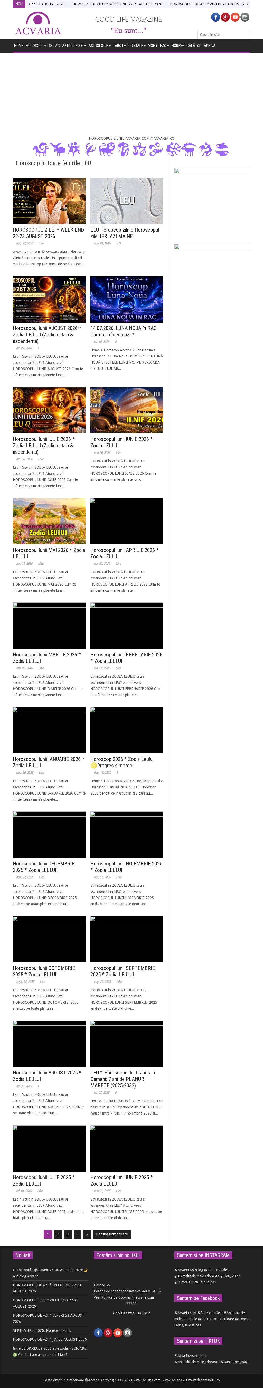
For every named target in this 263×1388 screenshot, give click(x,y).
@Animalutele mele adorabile (196, 1276)
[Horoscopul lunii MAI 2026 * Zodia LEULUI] (49, 521)
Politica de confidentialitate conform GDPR (127, 1291)
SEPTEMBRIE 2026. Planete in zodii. (42, 1330)
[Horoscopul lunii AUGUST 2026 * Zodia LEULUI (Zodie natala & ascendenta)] (49, 299)
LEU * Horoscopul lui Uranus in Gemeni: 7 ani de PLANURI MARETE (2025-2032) (122, 1079)
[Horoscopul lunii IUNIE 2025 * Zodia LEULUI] (126, 1148)
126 (41, 243)
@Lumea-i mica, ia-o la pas (195, 1282)
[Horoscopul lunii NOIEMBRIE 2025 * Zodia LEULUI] (126, 834)
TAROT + (119, 45)
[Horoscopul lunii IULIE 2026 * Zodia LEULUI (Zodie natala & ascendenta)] (49, 410)
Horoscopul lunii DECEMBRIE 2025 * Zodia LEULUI (43, 867)
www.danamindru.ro (204, 1380)
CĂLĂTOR (193, 45)
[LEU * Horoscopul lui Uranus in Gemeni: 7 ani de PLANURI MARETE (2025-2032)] (126, 1044)
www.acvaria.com (147, 1380)
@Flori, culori (230, 1276)
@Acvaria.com (185, 1313)
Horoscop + (36, 45)
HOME (18, 45)
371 (118, 243)
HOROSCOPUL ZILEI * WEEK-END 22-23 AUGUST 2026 (94, 4)
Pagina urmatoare (112, 1234)
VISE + (152, 45)
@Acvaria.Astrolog (188, 1270)
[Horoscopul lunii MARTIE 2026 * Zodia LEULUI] (49, 625)
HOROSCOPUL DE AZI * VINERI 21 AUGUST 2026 (187, 4)
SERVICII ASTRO (61, 45)
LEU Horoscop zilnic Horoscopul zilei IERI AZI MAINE (124, 233)
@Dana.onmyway (234, 1362)
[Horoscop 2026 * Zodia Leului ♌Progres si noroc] (126, 730)
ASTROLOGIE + (100, 45)
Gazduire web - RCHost (131, 1313)
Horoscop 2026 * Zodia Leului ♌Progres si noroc (122, 762)
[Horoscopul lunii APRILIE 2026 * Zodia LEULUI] (126, 521)
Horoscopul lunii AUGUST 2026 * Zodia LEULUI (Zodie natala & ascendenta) (47, 334)
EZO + (164, 45)
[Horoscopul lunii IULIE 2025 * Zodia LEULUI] (49, 1148)
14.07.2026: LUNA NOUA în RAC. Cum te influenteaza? (124, 331)
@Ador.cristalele (216, 1270)
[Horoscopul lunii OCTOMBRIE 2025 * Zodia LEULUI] (49, 939)
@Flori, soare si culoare (216, 1319)
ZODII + (80, 45)
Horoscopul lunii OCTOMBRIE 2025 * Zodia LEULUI (44, 971)
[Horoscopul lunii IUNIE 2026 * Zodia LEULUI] (126, 410)
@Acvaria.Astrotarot (190, 1356)
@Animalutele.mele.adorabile (196, 1362)
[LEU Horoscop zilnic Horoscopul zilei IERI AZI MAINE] (126, 201)
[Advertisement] (131, 94)
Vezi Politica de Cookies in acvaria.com (124, 1297)
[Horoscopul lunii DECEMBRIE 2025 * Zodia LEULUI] (49, 834)
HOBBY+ (178, 45)
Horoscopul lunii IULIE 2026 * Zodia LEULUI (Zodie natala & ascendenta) (44, 445)
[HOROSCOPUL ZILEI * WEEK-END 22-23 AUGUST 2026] (49, 201)
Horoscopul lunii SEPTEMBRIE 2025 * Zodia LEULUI (122, 971)
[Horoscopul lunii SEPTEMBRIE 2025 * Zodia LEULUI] (126, 939)
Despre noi (102, 1285)
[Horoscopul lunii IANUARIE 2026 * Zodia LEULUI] (49, 730)
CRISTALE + (137, 45)
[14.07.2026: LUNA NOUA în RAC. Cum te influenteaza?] (126, 299)
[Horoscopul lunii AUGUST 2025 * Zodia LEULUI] (49, 1044)
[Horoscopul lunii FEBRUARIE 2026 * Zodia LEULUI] (126, 625)
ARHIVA (209, 45)
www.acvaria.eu (175, 1380)
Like (40, 459)
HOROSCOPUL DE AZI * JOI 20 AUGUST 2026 (50, 1339)
